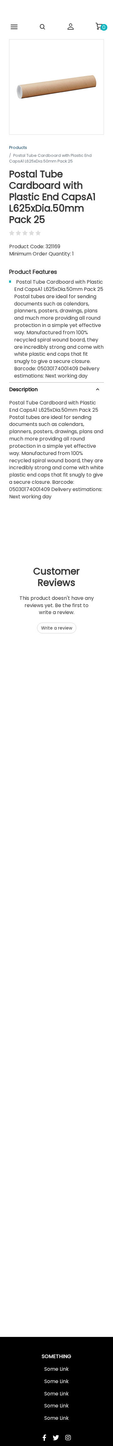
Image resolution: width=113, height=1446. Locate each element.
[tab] (56, 388)
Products (18, 147)
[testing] (56, 10)
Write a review (56, 628)
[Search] (42, 27)
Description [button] (23, 389)
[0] (98, 26)
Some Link (56, 1369)
